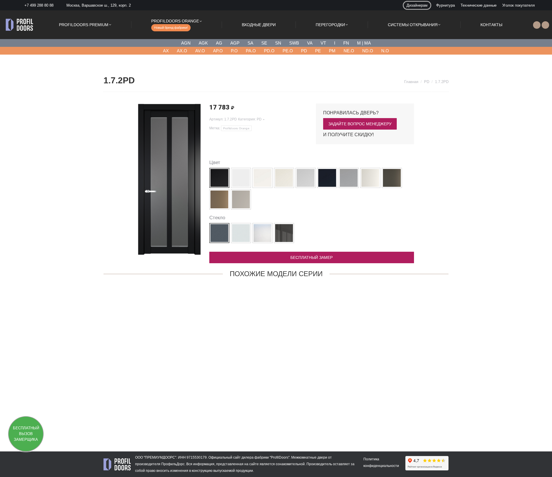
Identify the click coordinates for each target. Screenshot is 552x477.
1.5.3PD (276, 417)
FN (346, 43)
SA (250, 43)
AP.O (218, 50)
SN (278, 43)
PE (318, 50)
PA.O (251, 50)
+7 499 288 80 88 (38, 5)
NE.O (349, 50)
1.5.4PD (135, 417)
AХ (166, 50)
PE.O (288, 50)
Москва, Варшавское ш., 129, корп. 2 (98, 5)
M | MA (364, 43)
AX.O (182, 50)
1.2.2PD (205, 417)
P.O (234, 50)
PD (304, 50)
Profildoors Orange (236, 128)
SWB (294, 43)
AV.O (200, 50)
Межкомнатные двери (309, 457)
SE (264, 43)
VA (310, 43)
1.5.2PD (417, 417)
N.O (385, 50)
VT (323, 43)
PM (332, 50)
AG (219, 43)
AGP (234, 43)
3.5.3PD (346, 417)
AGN (186, 43)
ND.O (367, 50)
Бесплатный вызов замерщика (26, 434)
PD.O (269, 50)
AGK (203, 43)
